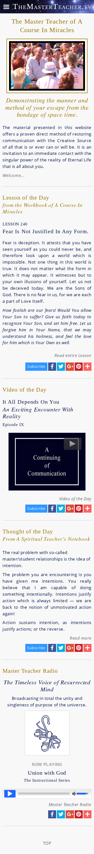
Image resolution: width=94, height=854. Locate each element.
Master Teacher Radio (70, 804)
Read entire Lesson (72, 355)
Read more (80, 638)
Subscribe (36, 366)
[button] (10, 794)
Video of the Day (75, 499)
